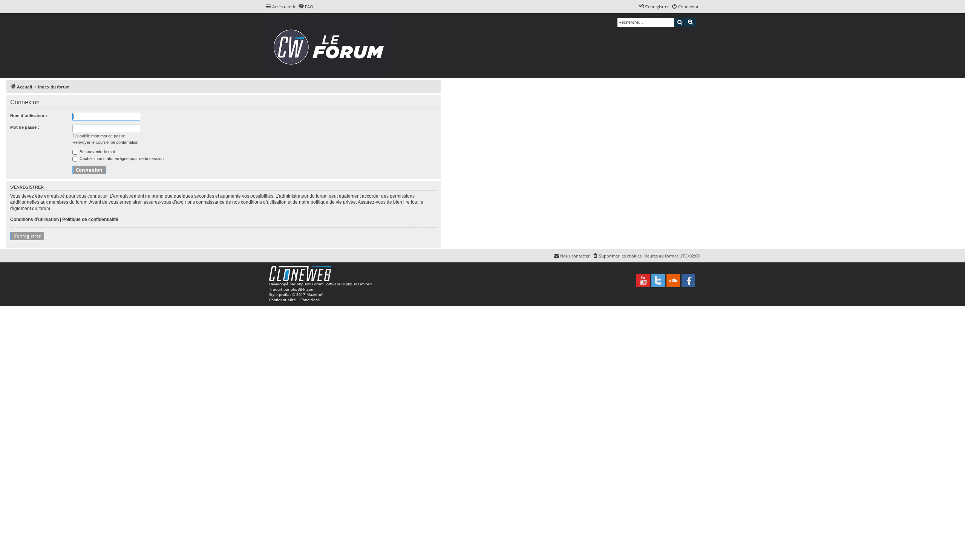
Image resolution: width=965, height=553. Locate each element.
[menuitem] (305, 6)
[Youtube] (643, 280)
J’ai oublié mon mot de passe (98, 136)
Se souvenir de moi (96, 151)
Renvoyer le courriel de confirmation (105, 142)
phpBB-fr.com (302, 289)
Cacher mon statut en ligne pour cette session (121, 158)
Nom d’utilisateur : (28, 115)
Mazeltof (314, 294)
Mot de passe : (24, 127)
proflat (285, 294)
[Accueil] (331, 45)
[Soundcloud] (673, 280)
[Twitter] (658, 280)
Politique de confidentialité (90, 219)
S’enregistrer (27, 236)
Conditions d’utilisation (34, 219)
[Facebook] (688, 280)
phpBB (302, 283)
